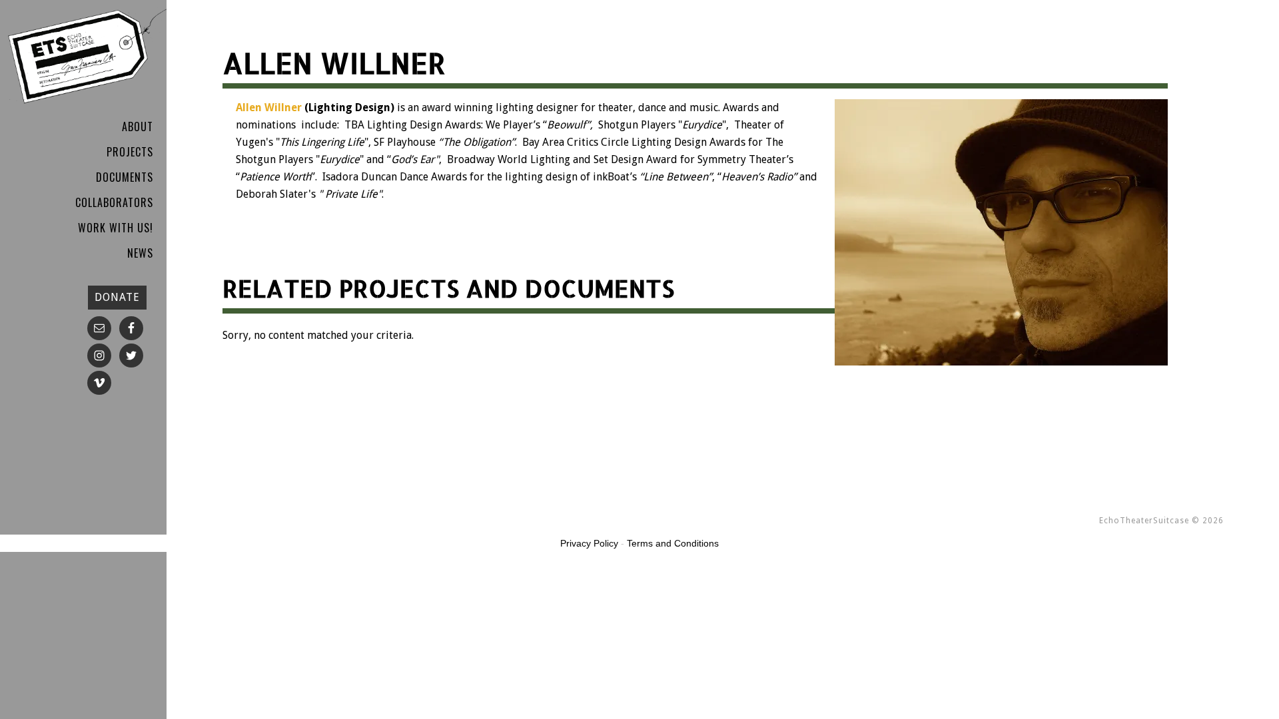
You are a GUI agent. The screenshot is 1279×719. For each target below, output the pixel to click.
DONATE (117, 297)
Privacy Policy (589, 543)
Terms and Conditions (673, 543)
